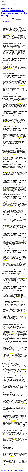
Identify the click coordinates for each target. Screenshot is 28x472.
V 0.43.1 (2, 468)
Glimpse (4, 21)
